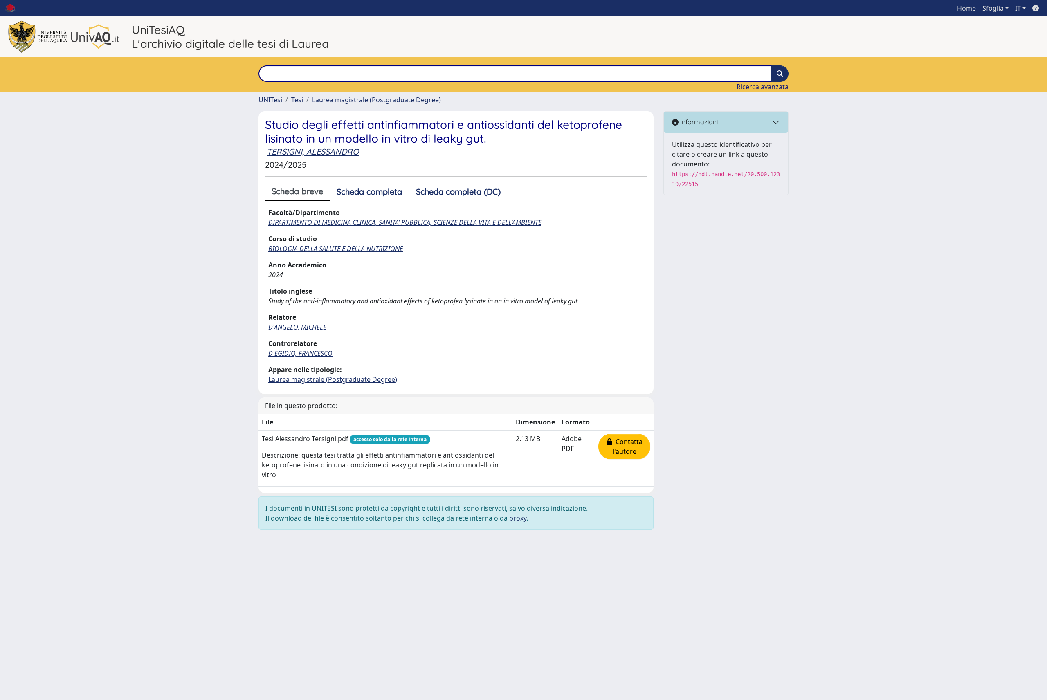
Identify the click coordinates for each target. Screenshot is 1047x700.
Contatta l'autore (627, 446)
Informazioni (698, 122)
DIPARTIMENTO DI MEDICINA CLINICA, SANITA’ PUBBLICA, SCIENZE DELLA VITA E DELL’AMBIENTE (404, 222)
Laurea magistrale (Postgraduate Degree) (376, 99)
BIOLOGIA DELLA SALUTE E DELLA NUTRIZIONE (335, 248)
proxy (517, 518)
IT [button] (1018, 8)
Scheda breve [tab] (297, 191)
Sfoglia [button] (993, 8)
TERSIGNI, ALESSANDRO (313, 151)
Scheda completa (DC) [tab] (458, 191)
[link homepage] (13, 8)
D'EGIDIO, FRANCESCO (300, 353)
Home (966, 8)
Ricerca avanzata (763, 86)
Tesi (297, 99)
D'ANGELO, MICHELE (297, 327)
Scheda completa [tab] (369, 191)
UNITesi (270, 99)
